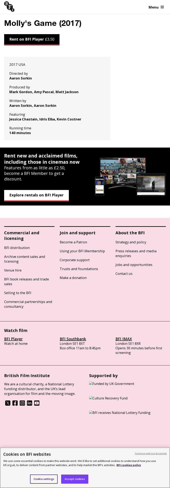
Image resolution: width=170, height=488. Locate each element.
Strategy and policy (130, 242)
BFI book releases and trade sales (26, 281)
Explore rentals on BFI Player (36, 194)
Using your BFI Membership (82, 251)
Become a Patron (73, 242)
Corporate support (75, 259)
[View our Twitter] (7, 404)
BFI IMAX (123, 338)
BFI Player (13, 338)
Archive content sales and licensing (24, 259)
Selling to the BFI (17, 292)
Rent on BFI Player (31, 39)
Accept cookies (75, 479)
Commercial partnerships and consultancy (28, 304)
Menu (154, 7)
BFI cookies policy (129, 465)
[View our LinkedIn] (29, 404)
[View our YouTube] (36, 404)
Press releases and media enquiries (136, 253)
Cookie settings (44, 479)
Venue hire (13, 270)
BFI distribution (17, 247)
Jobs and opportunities (133, 264)
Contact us (123, 273)
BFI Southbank (73, 338)
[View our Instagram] (22, 404)
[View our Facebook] (15, 404)
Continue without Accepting (151, 453)
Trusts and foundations (79, 268)
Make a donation (73, 277)
